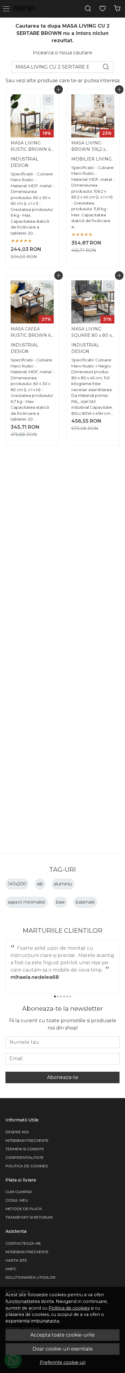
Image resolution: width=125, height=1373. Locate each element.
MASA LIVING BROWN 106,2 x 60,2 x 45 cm (88, 147)
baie (60, 902)
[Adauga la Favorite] (48, 100)
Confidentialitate (24, 1157)
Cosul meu (16, 1200)
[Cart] (117, 8)
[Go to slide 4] (64, 996)
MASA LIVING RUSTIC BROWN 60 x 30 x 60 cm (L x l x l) (32, 147)
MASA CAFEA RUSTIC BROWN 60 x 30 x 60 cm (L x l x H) (32, 333)
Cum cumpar (18, 1191)
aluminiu (63, 884)
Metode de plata (23, 1208)
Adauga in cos (58, 89)
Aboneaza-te (62, 1077)
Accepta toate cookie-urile (62, 1335)
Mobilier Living (91, 159)
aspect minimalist (26, 902)
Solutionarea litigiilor (30, 1277)
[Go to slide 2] (58, 996)
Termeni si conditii (24, 1149)
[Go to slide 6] (70, 996)
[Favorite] (102, 8)
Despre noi (17, 1132)
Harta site (16, 1260)
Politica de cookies (69, 1308)
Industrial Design (25, 162)
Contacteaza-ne (23, 1243)
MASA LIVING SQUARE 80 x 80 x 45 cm (91, 333)
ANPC (10, 1268)
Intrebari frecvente (27, 1140)
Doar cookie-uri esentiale (62, 1349)
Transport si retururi (29, 1217)
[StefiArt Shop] (25, 9)
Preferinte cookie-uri (63, 1362)
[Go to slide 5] (67, 996)
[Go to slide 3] (61, 996)
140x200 (17, 884)
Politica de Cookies (26, 1166)
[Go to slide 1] (55, 996)
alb (40, 884)
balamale (85, 902)
